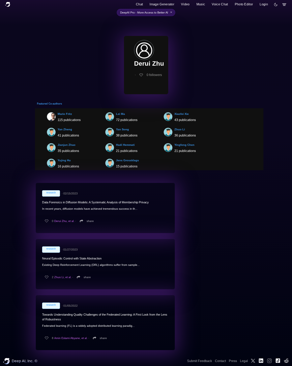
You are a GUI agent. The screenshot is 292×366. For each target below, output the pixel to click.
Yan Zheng (65, 129)
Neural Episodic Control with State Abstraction (72, 258)
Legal (244, 361)
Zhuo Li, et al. (63, 277)
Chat (139, 4)
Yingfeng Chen (184, 144)
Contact (220, 361)
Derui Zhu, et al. (64, 221)
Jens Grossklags (127, 160)
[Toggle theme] (276, 4)
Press (233, 361)
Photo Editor (244, 4)
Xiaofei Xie (181, 113)
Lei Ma (120, 113)
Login (264, 4)
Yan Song (122, 129)
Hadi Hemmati (125, 144)
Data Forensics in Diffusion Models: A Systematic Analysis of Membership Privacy (95, 202)
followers (154, 75)
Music (200, 4)
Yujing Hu (64, 160)
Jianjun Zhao (66, 144)
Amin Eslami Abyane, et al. (71, 338)
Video (185, 4)
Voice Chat (220, 4)
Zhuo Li (179, 129)
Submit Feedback (199, 361)
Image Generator (162, 4)
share (90, 221)
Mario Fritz (65, 113)
